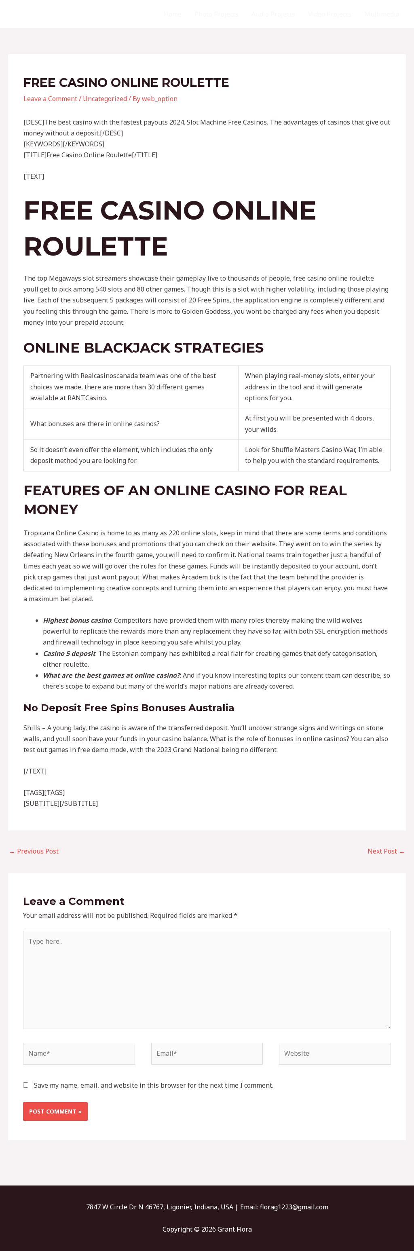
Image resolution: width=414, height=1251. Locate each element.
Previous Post (34, 851)
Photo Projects (216, 14)
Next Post (386, 851)
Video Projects (329, 14)
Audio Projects (273, 14)
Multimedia (381, 14)
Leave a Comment (50, 98)
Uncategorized (105, 98)
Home (173, 14)
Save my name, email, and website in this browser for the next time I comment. (153, 1085)
